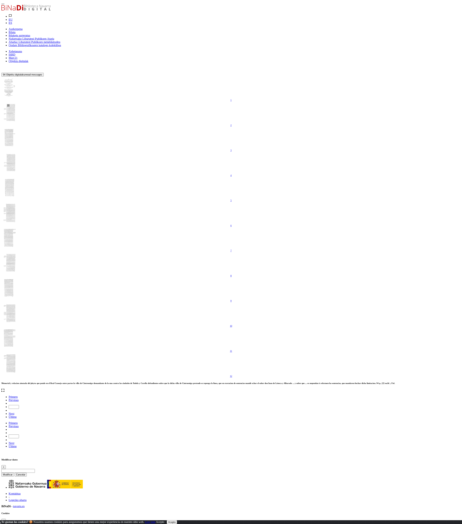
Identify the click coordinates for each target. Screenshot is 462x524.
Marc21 (13, 57)
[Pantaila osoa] (231, 390)
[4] (9, 162)
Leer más (150, 521)
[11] (9, 338)
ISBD (12, 54)
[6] (9, 213)
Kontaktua (15, 493)
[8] (9, 263)
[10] (9, 313)
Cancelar (20, 474)
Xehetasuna (15, 51)
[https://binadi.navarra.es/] (26, 9)
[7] (9, 238)
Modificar (7, 474)
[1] (9, 87)
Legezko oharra (18, 500)
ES (10, 22)
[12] (9, 363)
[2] (9, 112)
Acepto (160, 521)
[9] (9, 288)
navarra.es (19, 506)
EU (11, 19)
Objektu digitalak (18, 61)
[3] (9, 137)
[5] (9, 188)
